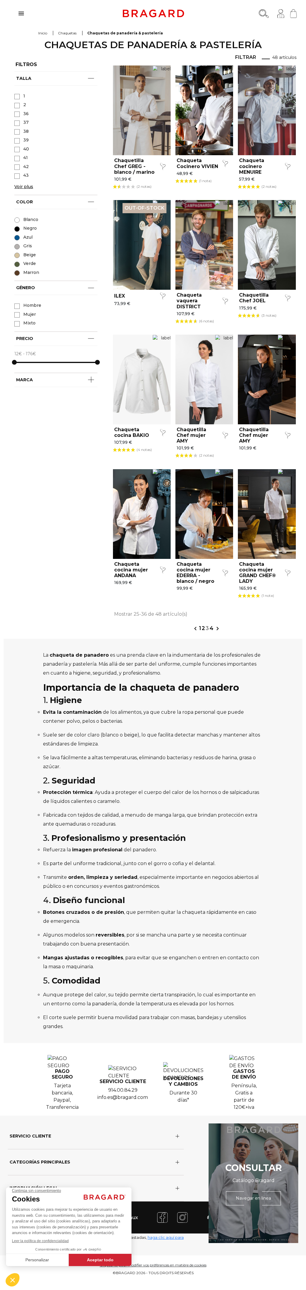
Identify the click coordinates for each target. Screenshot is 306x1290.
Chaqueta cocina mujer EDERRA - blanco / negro (195, 572)
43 (26, 175)
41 (25, 157)
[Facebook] (162, 1217)
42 (26, 166)
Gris (27, 245)
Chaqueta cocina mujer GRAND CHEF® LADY (257, 572)
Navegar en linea (253, 1198)
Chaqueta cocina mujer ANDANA (131, 569)
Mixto (29, 323)
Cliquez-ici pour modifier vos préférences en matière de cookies (153, 1265)
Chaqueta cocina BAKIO (131, 432)
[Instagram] (182, 1217)
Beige (29, 254)
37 (26, 122)
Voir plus (23, 186)
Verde (29, 263)
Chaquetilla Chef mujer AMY (191, 435)
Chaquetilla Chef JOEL (254, 298)
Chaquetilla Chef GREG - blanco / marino (134, 166)
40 (26, 149)
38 (26, 131)
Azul (28, 237)
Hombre (32, 305)
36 (26, 113)
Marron (31, 272)
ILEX (119, 296)
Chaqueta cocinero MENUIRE (251, 166)
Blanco (30, 219)
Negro (30, 228)
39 (26, 140)
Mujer (29, 314)
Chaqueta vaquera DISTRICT (189, 300)
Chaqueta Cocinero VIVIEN (197, 163)
